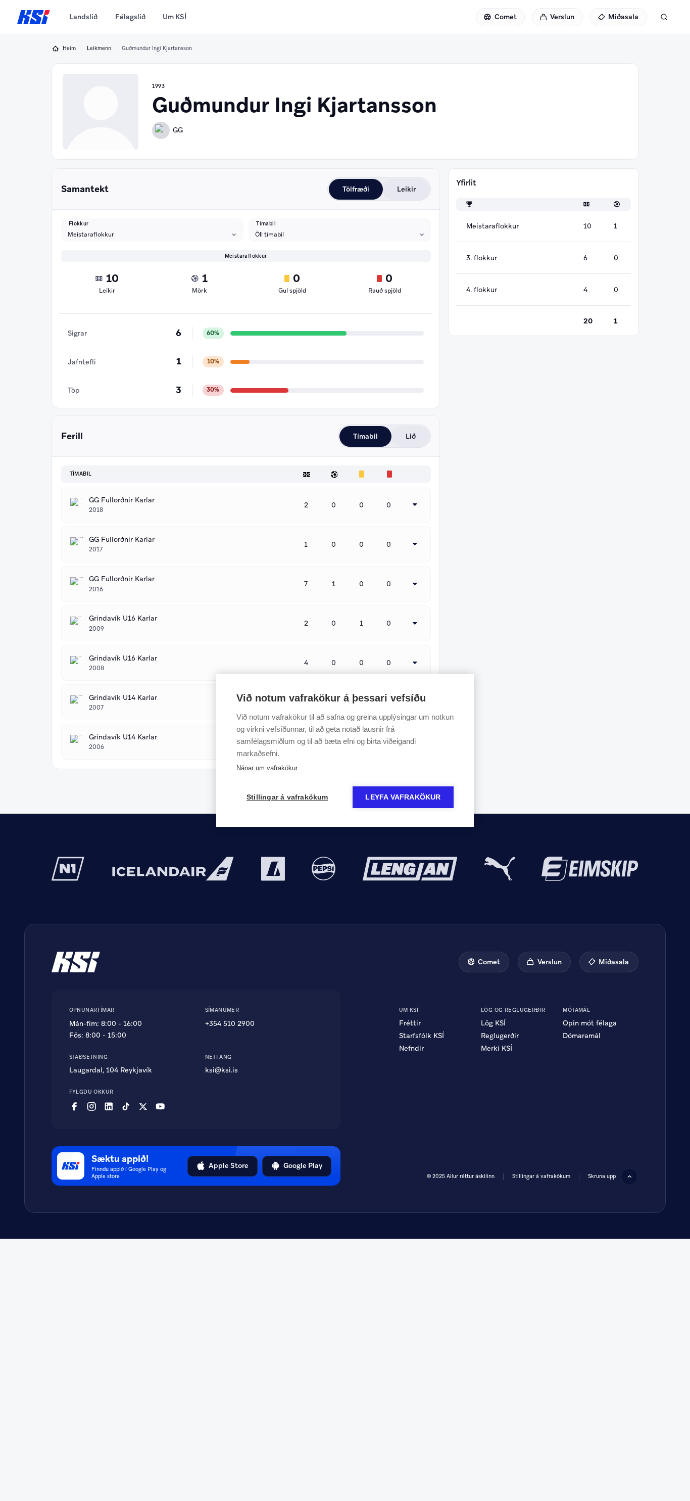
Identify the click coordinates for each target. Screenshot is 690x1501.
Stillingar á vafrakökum (541, 1176)
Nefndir (411, 1048)
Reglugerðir (500, 1035)
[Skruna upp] (629, 1176)
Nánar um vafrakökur (267, 768)
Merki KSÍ (496, 1048)
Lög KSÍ (493, 1023)
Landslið (83, 16)
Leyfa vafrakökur (402, 797)
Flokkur (79, 224)
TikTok (126, 1106)
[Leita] (664, 17)
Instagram (91, 1106)
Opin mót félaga (590, 1023)
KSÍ (33, 17)
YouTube (160, 1106)
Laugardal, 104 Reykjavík (110, 1069)
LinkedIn (109, 1106)
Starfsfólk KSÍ (421, 1035)
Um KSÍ (174, 16)
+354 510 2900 (230, 1023)
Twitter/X (143, 1106)
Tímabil (266, 224)
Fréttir (410, 1023)
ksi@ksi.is (221, 1069)
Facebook (74, 1106)
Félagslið (130, 16)
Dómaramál (582, 1035)
